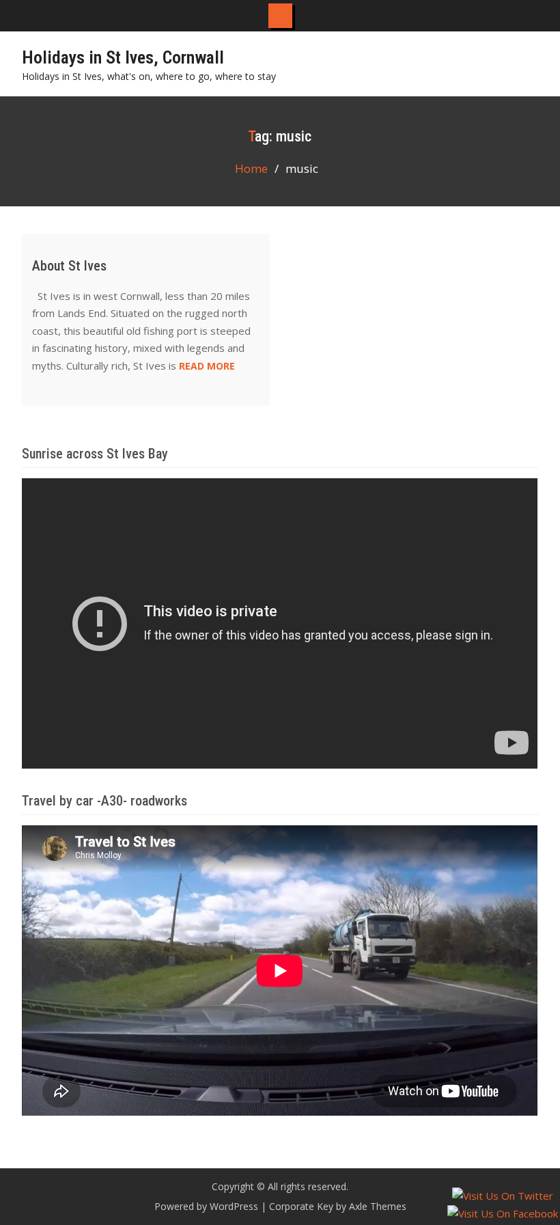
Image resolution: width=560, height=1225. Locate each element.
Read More (207, 365)
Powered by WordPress (206, 1206)
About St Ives (69, 266)
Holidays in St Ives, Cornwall (123, 57)
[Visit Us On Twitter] (502, 1195)
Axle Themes (377, 1206)
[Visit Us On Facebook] (502, 1213)
